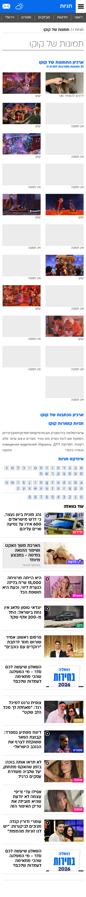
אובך (13, 433)
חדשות (62, 17)
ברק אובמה (48, 433)
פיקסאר (34, 433)
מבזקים (44, 17)
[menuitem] (62, 17)
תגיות (66, 6)
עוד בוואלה (74, 507)
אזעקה (7, 450)
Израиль (45, 444)
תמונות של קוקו (56, 30)
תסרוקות (23, 433)
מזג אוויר (43, 438)
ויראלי (9, 17)
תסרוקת (67, 444)
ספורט (26, 17)
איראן (6, 433)
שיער (80, 433)
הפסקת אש (75, 438)
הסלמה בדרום (66, 433)
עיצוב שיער (17, 438)
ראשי (79, 17)
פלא (5, 438)
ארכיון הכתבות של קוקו (62, 415)
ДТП (56, 444)
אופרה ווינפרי (74, 450)
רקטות (79, 444)
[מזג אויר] (20, 6)
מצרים (31, 438)
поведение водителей (19, 444)
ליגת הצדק (58, 438)
